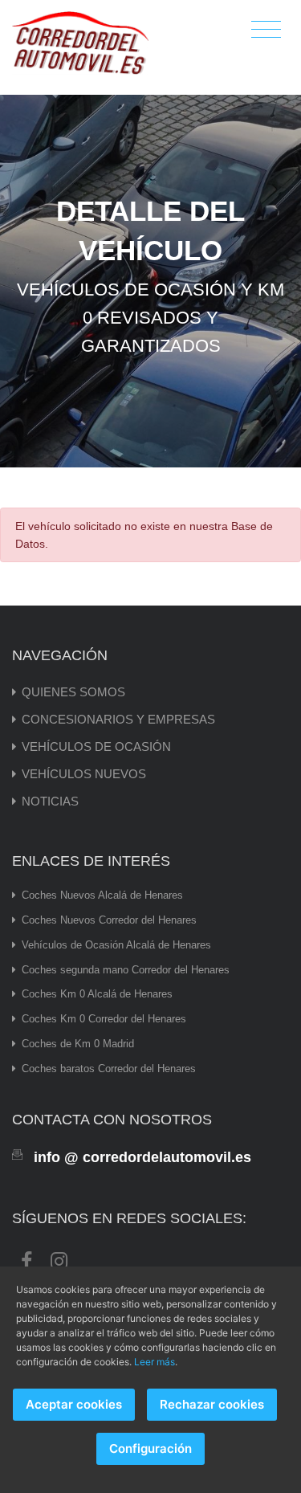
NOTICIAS (50, 801)
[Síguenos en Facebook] (26, 1259)
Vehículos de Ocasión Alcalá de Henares (116, 945)
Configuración (150, 1448)
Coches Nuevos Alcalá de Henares (102, 895)
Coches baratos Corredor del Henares (109, 1069)
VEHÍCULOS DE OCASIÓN (96, 746)
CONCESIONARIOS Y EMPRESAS (118, 719)
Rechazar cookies (212, 1404)
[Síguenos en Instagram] (58, 1259)
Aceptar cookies (74, 1404)
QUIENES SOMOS (73, 692)
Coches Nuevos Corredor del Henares (109, 920)
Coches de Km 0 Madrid (78, 1044)
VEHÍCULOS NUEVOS (84, 774)
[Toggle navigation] (266, 30)
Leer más (154, 1362)
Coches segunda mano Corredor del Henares (126, 970)
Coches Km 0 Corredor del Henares (104, 1019)
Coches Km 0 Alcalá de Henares (97, 994)
